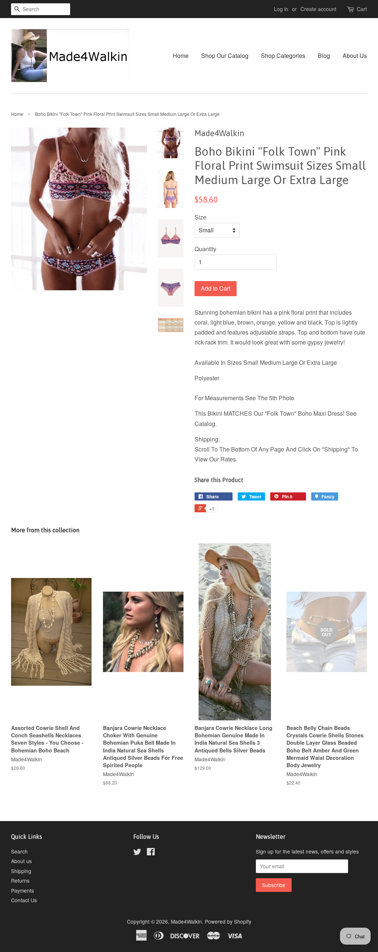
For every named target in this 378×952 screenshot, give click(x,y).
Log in (281, 9)
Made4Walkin (186, 921)
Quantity (205, 249)
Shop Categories (283, 55)
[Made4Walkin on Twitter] (137, 852)
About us (21, 861)
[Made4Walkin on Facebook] (151, 852)
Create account (318, 9)
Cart (362, 9)
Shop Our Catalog (224, 55)
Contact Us (24, 900)
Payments (22, 890)
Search (19, 851)
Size (200, 217)
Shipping (21, 871)
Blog (324, 55)
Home (181, 55)
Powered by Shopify (228, 921)
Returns (20, 880)
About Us (355, 55)
